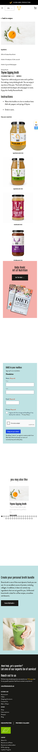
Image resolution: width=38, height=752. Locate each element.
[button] (19, 503)
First (7, 381)
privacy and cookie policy (16, 439)
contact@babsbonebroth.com (7, 686)
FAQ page (30, 679)
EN (8, 8)
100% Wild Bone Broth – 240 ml (18, 260)
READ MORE (13, 515)
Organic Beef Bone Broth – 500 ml (18, 188)
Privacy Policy (25, 415)
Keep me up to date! (13, 431)
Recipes (3, 714)
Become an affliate (6, 743)
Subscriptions (5, 712)
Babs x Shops (5, 704)
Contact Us (4, 701)
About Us (4, 740)
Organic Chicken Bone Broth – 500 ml (18, 153)
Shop (2, 710)
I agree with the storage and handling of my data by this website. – (21, 414)
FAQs (3, 697)
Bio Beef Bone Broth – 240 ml (18, 224)
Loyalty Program (6, 750)
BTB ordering (5, 747)
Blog (2, 717)
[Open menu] (2, 8)
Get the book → (19, 277)
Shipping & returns (6, 699)
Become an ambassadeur (8, 745)
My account (4, 694)
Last (7, 388)
